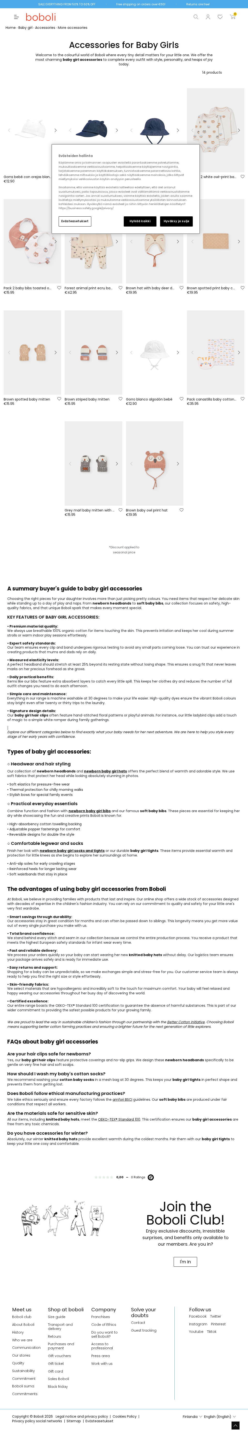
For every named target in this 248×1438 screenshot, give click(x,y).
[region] (125, 189)
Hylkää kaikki (140, 221)
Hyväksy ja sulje (176, 221)
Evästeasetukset (75, 221)
